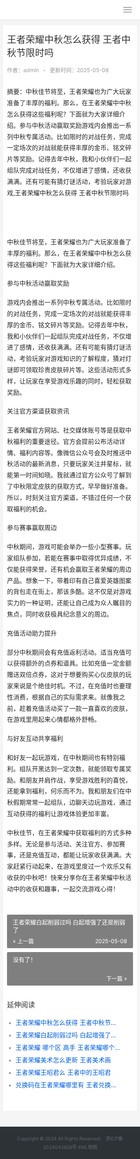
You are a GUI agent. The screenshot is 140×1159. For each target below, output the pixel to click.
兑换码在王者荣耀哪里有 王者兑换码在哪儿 (68, 1085)
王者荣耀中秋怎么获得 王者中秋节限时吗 (68, 1022)
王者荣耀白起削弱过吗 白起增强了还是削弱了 (68, 1035)
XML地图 (87, 1147)
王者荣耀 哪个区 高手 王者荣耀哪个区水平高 (68, 1047)
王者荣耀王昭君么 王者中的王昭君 (63, 1072)
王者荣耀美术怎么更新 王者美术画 (63, 1060)
